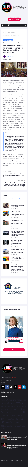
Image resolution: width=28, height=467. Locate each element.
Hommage (9, 412)
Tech (5, 426)
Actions (4, 400)
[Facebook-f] (7, 387)
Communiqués (8, 406)
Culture (16, 406)
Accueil (4, 32)
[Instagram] (11, 387)
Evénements (12, 409)
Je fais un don (14, 349)
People (15, 415)
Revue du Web (10, 56)
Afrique (3, 403)
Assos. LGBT (14, 403)
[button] (25, 25)
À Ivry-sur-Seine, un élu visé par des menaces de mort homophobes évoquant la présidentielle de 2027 (16, 445)
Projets (9, 419)
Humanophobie (19, 412)
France (4, 412)
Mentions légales (4, 460)
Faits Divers (21, 409)
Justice (4, 415)
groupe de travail (11, 88)
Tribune (8, 426)
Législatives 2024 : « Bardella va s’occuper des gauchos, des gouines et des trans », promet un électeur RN (17, 223)
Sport (8, 422)
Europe (6, 409)
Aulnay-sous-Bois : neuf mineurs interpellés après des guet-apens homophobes (17, 251)
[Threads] (15, 387)
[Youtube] (19, 387)
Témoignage (15, 426)
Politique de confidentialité (16, 460)
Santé (18, 419)
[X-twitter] (3, 387)
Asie (6, 403)
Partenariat (9, 415)
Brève (2, 406)
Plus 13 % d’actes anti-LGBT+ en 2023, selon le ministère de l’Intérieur (17, 259)
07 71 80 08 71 (14, 377)
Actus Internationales (16, 400)
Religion (13, 419)
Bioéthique (23, 403)
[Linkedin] (24, 387)
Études (3, 428)
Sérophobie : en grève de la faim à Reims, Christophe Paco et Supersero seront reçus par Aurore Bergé (17, 437)
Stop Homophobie (12, 32)
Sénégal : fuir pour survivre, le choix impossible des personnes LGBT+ (17, 205)
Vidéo (22, 426)
